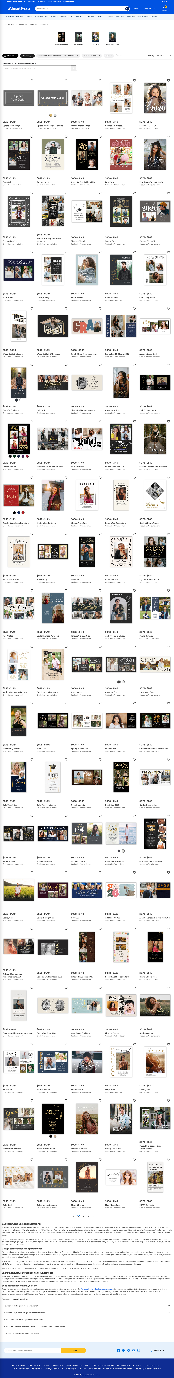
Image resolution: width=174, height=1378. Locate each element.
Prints (28, 17)
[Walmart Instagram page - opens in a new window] (138, 1350)
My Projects (41, 1)
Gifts (100, 17)
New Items (10, 17)
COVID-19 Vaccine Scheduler (103, 1365)
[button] (19, 80)
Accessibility (138, 1365)
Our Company (57, 1365)
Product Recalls (123, 1365)
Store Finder (31, 1)
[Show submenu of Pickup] (22, 16)
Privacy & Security (52, 1369)
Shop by (154, 17)
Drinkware (118, 17)
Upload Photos (68, 1)
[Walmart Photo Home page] (19, 8)
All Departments (18, 1365)
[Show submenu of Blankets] (82, 16)
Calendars (129, 17)
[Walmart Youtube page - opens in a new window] (133, 1350)
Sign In (164, 1)
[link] (61, 39)
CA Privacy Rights (69, 1369)
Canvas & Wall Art (66, 17)
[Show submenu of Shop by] (157, 16)
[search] (74, 68)
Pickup (18, 17)
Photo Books (90, 17)
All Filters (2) (12, 56)
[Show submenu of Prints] (31, 16)
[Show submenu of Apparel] (112, 16)
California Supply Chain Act (89, 1369)
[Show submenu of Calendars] (134, 16)
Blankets (79, 17)
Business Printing (143, 17)
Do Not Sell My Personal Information (117, 1369)
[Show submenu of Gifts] (102, 16)
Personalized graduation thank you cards (97, 1289)
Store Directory (34, 1365)
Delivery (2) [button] (26, 56)
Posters (53, 17)
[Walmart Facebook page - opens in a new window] (118, 1350)
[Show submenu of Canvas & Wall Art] (73, 16)
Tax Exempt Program (151, 1365)
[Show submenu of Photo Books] (95, 16)
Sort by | (151, 56)
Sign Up (73, 1350)
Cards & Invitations (10, 24)
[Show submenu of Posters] (57, 16)
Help (136, 9)
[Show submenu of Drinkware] (123, 16)
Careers (46, 1365)
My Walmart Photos (54, 1)
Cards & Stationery (40, 17)
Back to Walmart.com (14, 1)
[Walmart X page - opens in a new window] (123, 1350)
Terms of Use (37, 1369)
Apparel (108, 17)
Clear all (119, 55)
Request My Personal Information (148, 1369)
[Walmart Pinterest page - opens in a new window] (128, 1350)
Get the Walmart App (21, 1369)
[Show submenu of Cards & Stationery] (48, 16)
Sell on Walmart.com (74, 1365)
